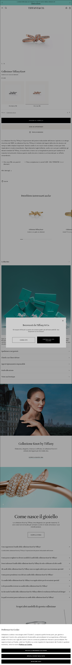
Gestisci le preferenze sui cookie (36, 650)
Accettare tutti (36, 661)
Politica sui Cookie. (25, 644)
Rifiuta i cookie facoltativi (36, 656)
